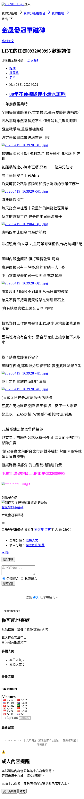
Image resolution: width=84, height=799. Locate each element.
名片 (12, 77)
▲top (5, 552)
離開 (22, 791)
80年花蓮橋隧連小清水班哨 (37, 94)
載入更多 (8, 559)
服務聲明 (42, 744)
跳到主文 (8, 41)
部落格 (14, 73)
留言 (48, 529)
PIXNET (18, 740)
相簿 (12, 68)
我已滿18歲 (9, 791)
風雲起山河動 (35, 545)
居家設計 (33, 60)
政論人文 (32, 540)
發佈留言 (8, 583)
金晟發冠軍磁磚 (23, 30)
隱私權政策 (69, 740)
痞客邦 (39, 529)
